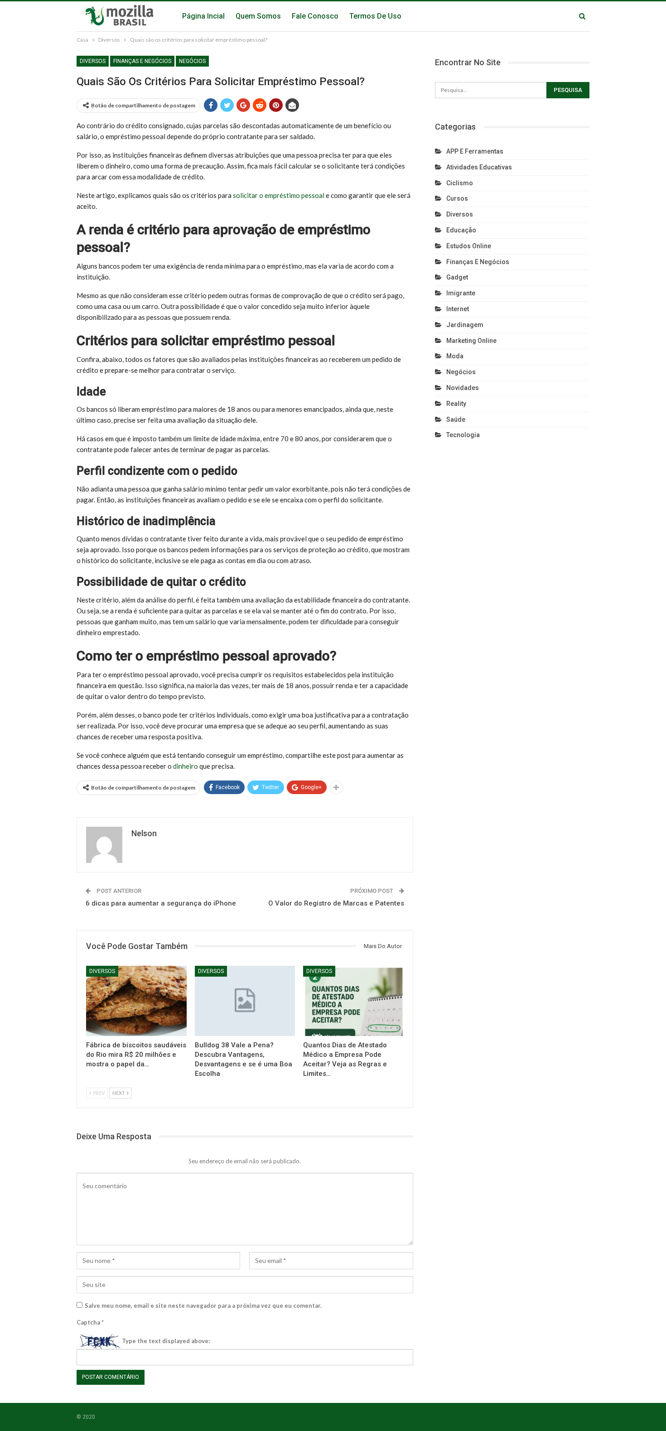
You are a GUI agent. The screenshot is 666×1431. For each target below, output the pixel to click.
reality (456, 403)
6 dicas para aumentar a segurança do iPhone (161, 903)
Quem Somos (258, 16)
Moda (454, 356)
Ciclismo (459, 183)
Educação (461, 230)
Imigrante (460, 293)
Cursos (457, 198)
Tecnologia (463, 434)
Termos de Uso (375, 16)
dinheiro (185, 766)
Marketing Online (471, 340)
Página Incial (203, 16)
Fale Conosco (315, 16)
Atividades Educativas (479, 167)
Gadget (457, 277)
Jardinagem (464, 324)
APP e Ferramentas (474, 151)
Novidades (462, 387)
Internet (457, 309)
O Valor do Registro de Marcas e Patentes (336, 903)
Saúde (455, 419)
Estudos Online (468, 246)
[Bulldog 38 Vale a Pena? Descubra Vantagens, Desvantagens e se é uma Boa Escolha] (245, 1001)
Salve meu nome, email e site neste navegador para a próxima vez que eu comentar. (203, 1305)
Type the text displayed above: (166, 1340)
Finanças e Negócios (142, 61)
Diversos (93, 61)
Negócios (192, 61)
